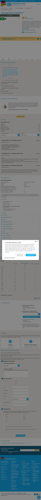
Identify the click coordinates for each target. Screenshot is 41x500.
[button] (10, 257)
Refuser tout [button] (20, 254)
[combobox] (35, 241)
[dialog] (20, 250)
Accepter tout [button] (31, 254)
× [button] (37, 241)
